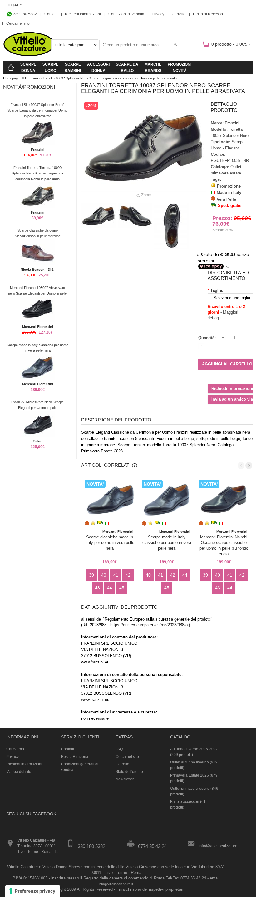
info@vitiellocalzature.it (220, 846)
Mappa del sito (18, 771)
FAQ (119, 749)
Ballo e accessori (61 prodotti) (188, 804)
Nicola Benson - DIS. (37, 269)
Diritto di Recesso (208, 14)
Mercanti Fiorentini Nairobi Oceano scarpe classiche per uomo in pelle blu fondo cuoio (223, 545)
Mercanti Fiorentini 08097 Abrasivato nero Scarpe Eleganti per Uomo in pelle (37, 290)
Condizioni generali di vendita (79, 767)
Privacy (158, 14)
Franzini (37, 149)
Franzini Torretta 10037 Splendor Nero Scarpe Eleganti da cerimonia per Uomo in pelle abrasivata (103, 78)
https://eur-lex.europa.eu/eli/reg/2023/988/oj (149, 624)
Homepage (11, 78)
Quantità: (207, 337)
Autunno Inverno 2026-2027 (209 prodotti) (194, 752)
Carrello (178, 14)
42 (128, 574)
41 (115, 574)
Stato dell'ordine (129, 771)
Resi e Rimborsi (74, 756)
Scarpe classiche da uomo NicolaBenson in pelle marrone (38, 233)
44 (109, 587)
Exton (37, 441)
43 (97, 587)
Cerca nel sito (18, 23)
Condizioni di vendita (126, 14)
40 (103, 574)
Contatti (50, 14)
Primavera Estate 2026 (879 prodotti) (194, 778)
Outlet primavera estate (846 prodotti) (194, 791)
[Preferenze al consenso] (32, 891)
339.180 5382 (24, 14)
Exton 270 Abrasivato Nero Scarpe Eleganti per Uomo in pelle (37, 405)
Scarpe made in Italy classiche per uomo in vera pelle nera (37, 347)
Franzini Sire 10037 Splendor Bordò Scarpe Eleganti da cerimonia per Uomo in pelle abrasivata (37, 110)
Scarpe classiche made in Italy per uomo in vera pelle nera (109, 543)
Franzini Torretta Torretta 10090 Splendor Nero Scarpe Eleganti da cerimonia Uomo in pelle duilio (37, 173)
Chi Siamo (15, 749)
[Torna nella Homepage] (11, 67)
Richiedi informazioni (83, 14)
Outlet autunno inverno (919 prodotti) (194, 765)
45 (121, 587)
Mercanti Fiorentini (37, 327)
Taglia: (216, 290)
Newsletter (125, 779)
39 (91, 574)
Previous (241, 465)
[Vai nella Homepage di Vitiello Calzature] (29, 55)
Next (248, 465)
